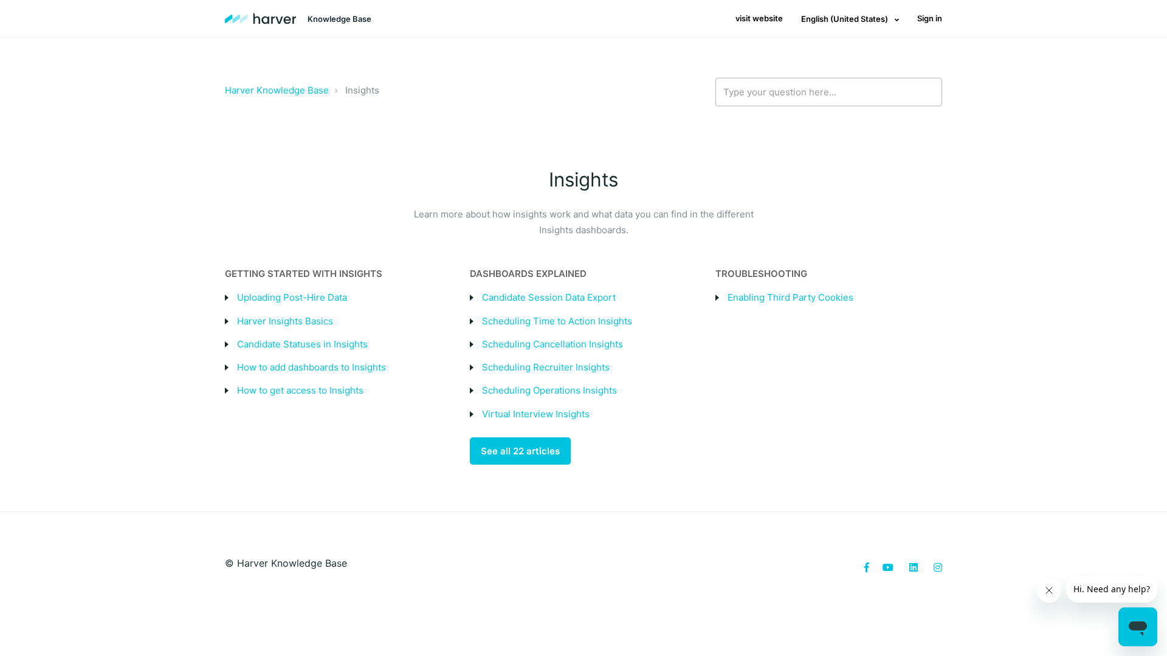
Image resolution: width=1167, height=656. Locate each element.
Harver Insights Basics (285, 321)
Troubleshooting (761, 273)
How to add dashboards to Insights (311, 367)
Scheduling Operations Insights (550, 390)
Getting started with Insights (303, 273)
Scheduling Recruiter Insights (546, 367)
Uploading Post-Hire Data (292, 297)
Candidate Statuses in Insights (302, 344)
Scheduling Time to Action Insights (557, 321)
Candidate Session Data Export (549, 297)
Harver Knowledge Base (277, 90)
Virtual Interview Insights (536, 414)
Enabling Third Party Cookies (790, 297)
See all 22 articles (520, 451)
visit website (759, 18)
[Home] (260, 19)
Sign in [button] (929, 18)
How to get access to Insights (300, 390)
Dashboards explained (528, 273)
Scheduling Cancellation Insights (552, 344)
